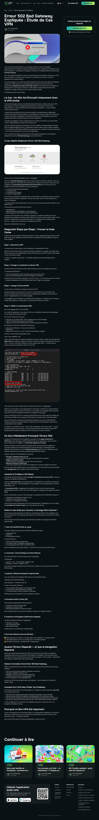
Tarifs (17, 3)
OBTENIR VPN (88, 3)
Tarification (58, 790)
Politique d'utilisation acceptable (83, 803)
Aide (34, 3)
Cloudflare (34, 178)
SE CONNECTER (73, 3)
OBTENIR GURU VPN (79, 28)
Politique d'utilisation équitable (86, 800)
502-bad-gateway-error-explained (23, 10)
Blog (38, 3)
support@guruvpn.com (84, 809)
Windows (68, 792)
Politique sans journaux (84, 792)
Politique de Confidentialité (85, 790)
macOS (68, 795)
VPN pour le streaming (58, 797)
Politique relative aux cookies (86, 795)
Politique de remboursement (85, 798)
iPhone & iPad (70, 787)
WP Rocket (47, 406)
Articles (10, 10)
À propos (80, 787)
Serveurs (57, 787)
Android (68, 790)
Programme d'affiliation (47, 3)
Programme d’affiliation (58, 793)
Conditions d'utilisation (84, 807)
